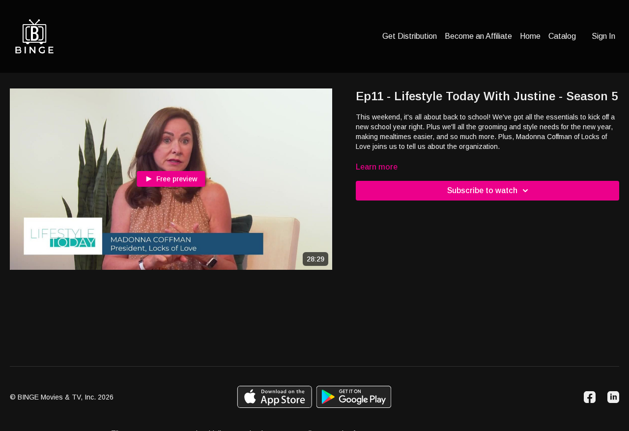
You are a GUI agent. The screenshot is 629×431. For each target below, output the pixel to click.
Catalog (562, 36)
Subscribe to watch (482, 190)
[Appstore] (274, 397)
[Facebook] (590, 397)
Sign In (603, 36)
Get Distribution (409, 36)
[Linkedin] (613, 397)
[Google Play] (354, 397)
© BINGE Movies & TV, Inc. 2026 (62, 397)
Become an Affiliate (478, 36)
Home (530, 36)
